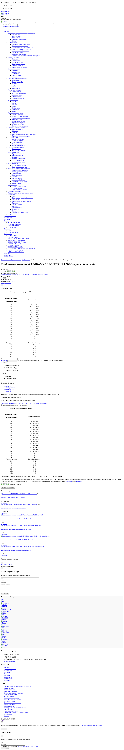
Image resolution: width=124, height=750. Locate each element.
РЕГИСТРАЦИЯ (13, 237)
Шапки (14, 211)
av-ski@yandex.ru (9, 661)
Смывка (14, 176)
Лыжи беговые (12, 42)
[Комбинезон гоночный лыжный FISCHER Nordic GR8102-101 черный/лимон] (25, 536)
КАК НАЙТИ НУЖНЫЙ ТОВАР (18, 239)
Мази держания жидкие (19, 165)
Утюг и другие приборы (19, 172)
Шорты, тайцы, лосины (19, 186)
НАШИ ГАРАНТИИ (14, 243)
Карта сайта (8, 677)
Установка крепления (14, 224)
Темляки (14, 83)
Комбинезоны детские (18, 121)
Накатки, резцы (16, 183)
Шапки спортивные (18, 139)
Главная (3, 260)
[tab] (7, 386)
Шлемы (14, 41)
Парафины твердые (18, 154)
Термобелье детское (18, 124)
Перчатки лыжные (17, 129)
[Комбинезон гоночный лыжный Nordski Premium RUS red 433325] (22, 525)
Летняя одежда (12, 185)
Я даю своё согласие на (20, 746)
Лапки (14, 87)
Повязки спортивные (18, 145)
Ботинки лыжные (13, 57)
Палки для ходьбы (17, 82)
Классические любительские (20, 51)
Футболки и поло (17, 188)
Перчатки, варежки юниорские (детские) (24, 134)
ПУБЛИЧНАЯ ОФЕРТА (15, 247)
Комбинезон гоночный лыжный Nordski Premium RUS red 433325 (16, 529)
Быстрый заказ (12, 360)
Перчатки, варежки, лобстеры (17, 127)
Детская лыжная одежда (15, 113)
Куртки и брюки (17, 204)
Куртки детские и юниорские (21, 118)
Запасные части (16, 36)
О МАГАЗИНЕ (12, 235)
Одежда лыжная (13, 100)
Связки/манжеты (17, 96)
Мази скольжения (13, 152)
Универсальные (16, 75)
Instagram (79, 481)
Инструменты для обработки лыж (22, 198)
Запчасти (14, 77)
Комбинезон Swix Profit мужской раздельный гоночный (13, 508)
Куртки (14, 103)
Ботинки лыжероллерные (19, 67)
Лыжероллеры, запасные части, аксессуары (21, 33)
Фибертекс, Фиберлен (18, 180)
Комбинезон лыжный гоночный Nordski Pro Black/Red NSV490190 (16, 550)
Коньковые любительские (20, 46)
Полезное (7, 229)
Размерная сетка (13, 232)
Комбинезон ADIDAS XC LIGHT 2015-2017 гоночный (13, 497)
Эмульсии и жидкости (18, 162)
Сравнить (11, 383)
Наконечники (16, 37)
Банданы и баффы (17, 140)
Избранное (7, 255)
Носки (14, 111)
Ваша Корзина (8, 257)
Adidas (13, 281)
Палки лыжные (16, 80)
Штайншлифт (12, 227)
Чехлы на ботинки (17, 65)
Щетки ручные (16, 173)
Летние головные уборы (19, 189)
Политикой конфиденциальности (92, 725)
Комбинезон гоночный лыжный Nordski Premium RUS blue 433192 (16, 518)
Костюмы (15, 101)
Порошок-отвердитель (19, 158)
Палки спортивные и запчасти (17, 78)
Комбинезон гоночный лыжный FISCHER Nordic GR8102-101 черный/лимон (18, 539)
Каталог (6, 31)
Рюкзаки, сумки (17, 95)
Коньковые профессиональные (21, 44)
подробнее (4, 503)
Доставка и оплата (10, 216)
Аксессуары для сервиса (19, 181)
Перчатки (15, 203)
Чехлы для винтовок (18, 98)
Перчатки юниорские (18, 122)
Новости (7, 219)
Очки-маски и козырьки (19, 150)
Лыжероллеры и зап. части (20, 212)
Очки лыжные (16, 149)
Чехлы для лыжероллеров (20, 39)
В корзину (4, 360)
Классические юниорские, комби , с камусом (25, 55)
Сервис (10, 214)
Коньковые (15, 59)
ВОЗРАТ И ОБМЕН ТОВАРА (17, 242)
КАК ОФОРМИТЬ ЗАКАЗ (16, 240)
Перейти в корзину (7, 564)
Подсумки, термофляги (19, 93)
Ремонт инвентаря (13, 225)
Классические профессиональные (22, 47)
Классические (16, 60)
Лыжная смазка (16, 199)
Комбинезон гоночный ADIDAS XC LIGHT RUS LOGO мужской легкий (24, 403)
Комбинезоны (16, 108)
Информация (8, 234)
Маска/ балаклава (17, 142)
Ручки (13, 85)
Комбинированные (17, 52)
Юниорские (15, 73)
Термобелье (15, 109)
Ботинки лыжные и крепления (21, 201)
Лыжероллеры (16, 34)
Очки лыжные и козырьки (16, 147)
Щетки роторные (17, 175)
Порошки (15, 157)
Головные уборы (13, 137)
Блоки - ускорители (18, 160)
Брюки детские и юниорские (21, 116)
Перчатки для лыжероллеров (21, 136)
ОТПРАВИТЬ (5, 593)
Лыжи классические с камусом (21, 49)
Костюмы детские (17, 114)
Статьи (10, 230)
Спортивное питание (14, 191)
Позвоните (5, 11)
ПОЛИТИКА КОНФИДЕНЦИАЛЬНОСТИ (21, 248)
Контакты (7, 253)
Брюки (14, 106)
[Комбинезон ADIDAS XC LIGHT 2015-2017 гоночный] (19, 494)
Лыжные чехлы (16, 91)
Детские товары (17, 207)
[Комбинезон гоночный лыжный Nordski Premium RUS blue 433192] (22, 515)
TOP (2, 720)
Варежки (14, 132)
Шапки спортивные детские (20, 126)
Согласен (4, 729)
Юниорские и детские (18, 64)
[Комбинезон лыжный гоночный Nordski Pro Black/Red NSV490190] (22, 546)
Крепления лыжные (14, 69)
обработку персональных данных (28, 746)
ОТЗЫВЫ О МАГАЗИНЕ (16, 252)
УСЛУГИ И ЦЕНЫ (14, 222)
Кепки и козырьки (17, 144)
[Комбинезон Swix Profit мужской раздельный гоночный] (19, 504)
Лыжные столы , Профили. (20, 170)
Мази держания (13, 163)
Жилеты (14, 105)
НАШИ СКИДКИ (13, 245)
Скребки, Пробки (17, 178)
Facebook (69, 481)
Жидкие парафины (17, 155)
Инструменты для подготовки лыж (19, 168)
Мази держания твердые (19, 167)
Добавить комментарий (7, 487)
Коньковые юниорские (19, 54)
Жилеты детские (17, 119)
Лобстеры (15, 131)
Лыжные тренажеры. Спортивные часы (20, 193)
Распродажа (11, 194)
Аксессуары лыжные (14, 90)
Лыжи (13, 196)
